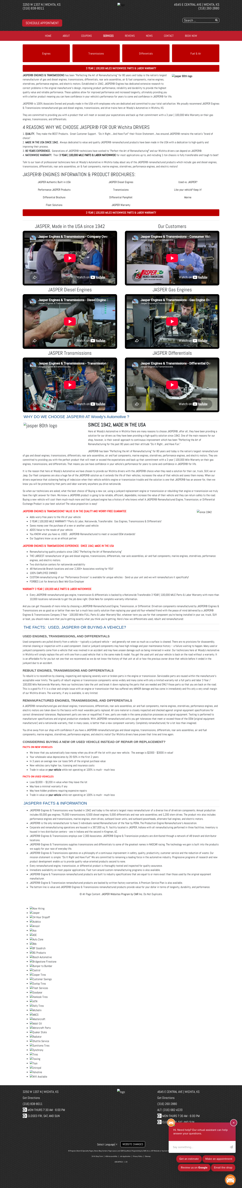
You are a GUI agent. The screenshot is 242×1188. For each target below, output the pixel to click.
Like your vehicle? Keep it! (188, 190)
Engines (46, 53)
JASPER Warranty (121, 205)
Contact (169, 36)
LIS (126, 1162)
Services (108, 36)
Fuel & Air (195, 53)
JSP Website (155, 1151)
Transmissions (96, 53)
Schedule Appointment (42, 23)
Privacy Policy (137, 1156)
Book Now (191, 36)
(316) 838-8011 (33, 8)
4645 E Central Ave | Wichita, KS (196, 4)
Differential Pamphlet (121, 197)
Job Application (125, 1156)
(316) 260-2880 (208, 8)
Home (48, 36)
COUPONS (86, 36)
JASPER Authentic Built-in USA (54, 182)
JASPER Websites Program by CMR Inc (122, 894)
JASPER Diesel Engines (121, 182)
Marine (187, 197)
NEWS (149, 36)
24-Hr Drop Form (97, 1156)
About (66, 36)
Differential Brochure (54, 197)
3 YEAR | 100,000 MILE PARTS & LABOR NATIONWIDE (87, 155)
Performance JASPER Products (54, 190)
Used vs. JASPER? (187, 182)
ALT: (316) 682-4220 (169, 1110)
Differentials (146, 53)
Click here (94, 599)
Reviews (130, 36)
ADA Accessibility (111, 1156)
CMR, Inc (146, 1151)
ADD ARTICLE (119, 1162)
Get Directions (31, 1098)
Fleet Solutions (54, 205)
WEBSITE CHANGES (132, 1144)
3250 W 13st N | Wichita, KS (42, 4)
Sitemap (148, 1156)
